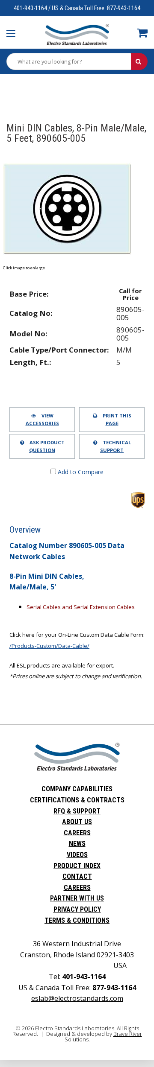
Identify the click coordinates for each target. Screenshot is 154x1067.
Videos (77, 855)
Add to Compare (80, 472)
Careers (77, 833)
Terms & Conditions (77, 920)
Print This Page (116, 419)
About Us (77, 822)
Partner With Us (77, 898)
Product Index (77, 866)
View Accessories (42, 419)
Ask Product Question (46, 446)
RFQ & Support (77, 811)
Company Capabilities (77, 789)
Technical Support (115, 446)
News (77, 844)
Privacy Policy (77, 909)
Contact (77, 876)
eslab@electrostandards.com (77, 998)
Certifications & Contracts (77, 800)
